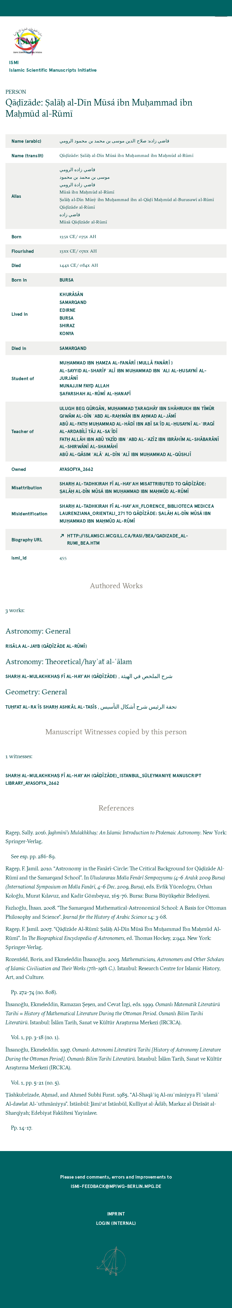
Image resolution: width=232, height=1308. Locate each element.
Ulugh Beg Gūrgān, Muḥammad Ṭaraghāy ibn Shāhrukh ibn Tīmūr (137, 408)
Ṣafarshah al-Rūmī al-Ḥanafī (95, 393)
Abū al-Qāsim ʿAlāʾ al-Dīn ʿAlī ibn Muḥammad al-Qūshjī (125, 454)
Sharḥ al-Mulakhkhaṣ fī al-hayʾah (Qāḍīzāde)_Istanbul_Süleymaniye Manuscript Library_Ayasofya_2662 (103, 779)
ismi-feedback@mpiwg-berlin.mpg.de (116, 1186)
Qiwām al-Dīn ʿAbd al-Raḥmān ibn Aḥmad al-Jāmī (118, 416)
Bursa (66, 280)
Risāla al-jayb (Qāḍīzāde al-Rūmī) (46, 646)
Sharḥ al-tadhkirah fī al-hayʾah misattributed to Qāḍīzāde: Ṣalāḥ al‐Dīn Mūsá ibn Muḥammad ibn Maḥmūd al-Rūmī (133, 487)
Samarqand (73, 302)
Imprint (116, 1214)
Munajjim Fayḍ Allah (84, 386)
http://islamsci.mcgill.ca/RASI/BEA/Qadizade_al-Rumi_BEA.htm (127, 539)
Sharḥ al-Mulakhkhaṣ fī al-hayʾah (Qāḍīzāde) (61, 676)
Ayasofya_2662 (76, 469)
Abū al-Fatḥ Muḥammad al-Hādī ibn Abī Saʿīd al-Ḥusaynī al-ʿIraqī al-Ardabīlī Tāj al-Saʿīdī (137, 427)
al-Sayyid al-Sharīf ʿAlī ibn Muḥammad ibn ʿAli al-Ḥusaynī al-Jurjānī (133, 374)
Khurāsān (71, 294)
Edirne (68, 310)
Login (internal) (116, 1223)
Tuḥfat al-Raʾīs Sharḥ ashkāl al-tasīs (51, 707)
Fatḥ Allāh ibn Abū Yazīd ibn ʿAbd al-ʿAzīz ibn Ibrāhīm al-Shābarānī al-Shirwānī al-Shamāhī (139, 443)
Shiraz (67, 325)
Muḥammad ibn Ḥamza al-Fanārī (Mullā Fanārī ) (116, 363)
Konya (67, 333)
